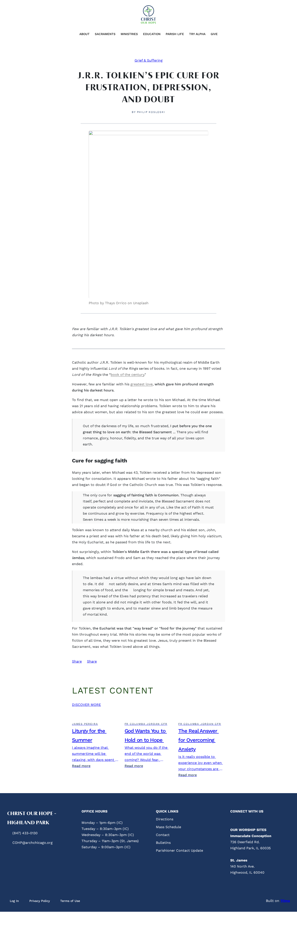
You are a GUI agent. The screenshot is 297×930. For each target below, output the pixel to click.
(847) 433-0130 (25, 833)
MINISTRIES (129, 34)
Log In (14, 901)
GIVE (214, 34)
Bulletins (163, 843)
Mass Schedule (168, 827)
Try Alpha (197, 34)
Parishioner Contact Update (179, 850)
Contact (163, 835)
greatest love (141, 384)
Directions (164, 819)
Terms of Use (70, 901)
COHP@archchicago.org (32, 843)
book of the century (127, 375)
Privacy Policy (39, 901)
